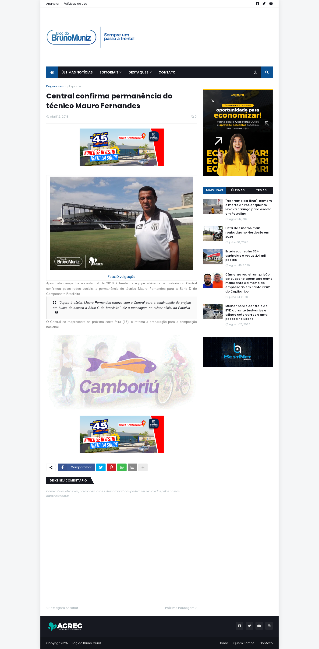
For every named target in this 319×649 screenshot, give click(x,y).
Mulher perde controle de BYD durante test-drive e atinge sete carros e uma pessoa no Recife (246, 312)
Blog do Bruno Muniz (86, 643)
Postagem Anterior (63, 608)
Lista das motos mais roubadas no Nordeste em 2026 (247, 232)
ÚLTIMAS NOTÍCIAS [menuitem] (77, 72)
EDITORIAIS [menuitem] (109, 72)
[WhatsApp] (122, 467)
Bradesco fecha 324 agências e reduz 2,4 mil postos (245, 255)
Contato (266, 643)
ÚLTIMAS (238, 190)
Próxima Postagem (180, 608)
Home (223, 643)
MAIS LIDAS (214, 190)
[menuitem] (52, 72)
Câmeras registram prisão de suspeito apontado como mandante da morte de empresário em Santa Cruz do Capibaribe (249, 283)
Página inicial (56, 86)
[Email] (132, 467)
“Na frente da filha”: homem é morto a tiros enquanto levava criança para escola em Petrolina (248, 207)
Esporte (75, 86)
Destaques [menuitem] (138, 72)
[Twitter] (101, 467)
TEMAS (261, 190)
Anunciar (53, 4)
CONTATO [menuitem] (167, 72)
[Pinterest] (111, 467)
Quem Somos (243, 643)
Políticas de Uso (75, 4)
